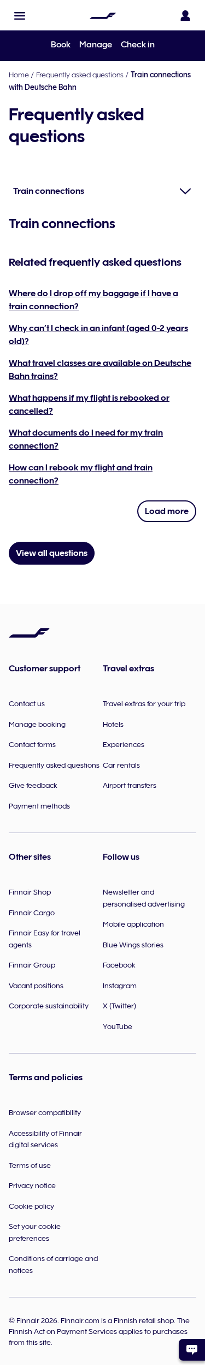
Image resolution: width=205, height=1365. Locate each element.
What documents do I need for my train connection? (86, 439)
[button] (20, 16)
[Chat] (192, 1350)
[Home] (103, 15)
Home (19, 74)
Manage (95, 45)
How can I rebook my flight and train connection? (81, 474)
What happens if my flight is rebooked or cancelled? (89, 404)
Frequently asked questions (80, 74)
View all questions (51, 553)
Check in (138, 45)
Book (61, 45)
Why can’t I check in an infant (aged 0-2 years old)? (98, 334)
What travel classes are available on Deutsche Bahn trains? (100, 369)
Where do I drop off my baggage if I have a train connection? (93, 300)
